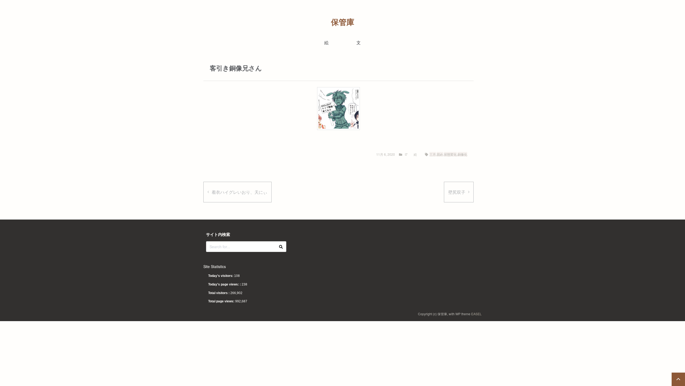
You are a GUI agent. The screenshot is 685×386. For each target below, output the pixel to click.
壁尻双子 (456, 192)
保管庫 (342, 21)
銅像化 (462, 154)
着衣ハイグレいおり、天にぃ (239, 192)
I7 (406, 154)
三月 (432, 154)
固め (440, 154)
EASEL (476, 313)
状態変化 (450, 154)
